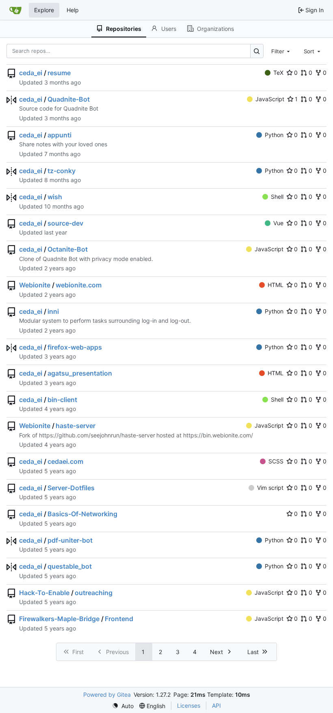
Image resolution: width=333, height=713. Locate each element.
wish (55, 197)
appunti (59, 135)
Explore (44, 10)
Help (73, 10)
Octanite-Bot (68, 249)
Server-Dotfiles (71, 488)
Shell (277, 196)
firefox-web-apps (75, 347)
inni (53, 311)
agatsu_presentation (80, 373)
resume (59, 73)
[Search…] (257, 51)
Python (274, 134)
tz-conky (62, 171)
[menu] (123, 705)
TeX (278, 72)
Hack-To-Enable (44, 593)
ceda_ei (30, 73)
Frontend (119, 619)
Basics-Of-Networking (82, 514)
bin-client (62, 400)
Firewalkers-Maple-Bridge (59, 619)
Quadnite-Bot (69, 99)
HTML (275, 284)
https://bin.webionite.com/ (218, 435)
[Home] (15, 10)
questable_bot (70, 566)
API (216, 705)
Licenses (188, 705)
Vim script (270, 487)
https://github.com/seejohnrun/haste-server (97, 435)
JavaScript (269, 99)
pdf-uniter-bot (70, 540)
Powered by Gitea (107, 694)
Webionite (34, 285)
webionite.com (79, 285)
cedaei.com (65, 461)
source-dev (65, 223)
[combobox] (281, 50)
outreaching (93, 593)
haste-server (75, 426)
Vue (278, 223)
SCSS (275, 461)
